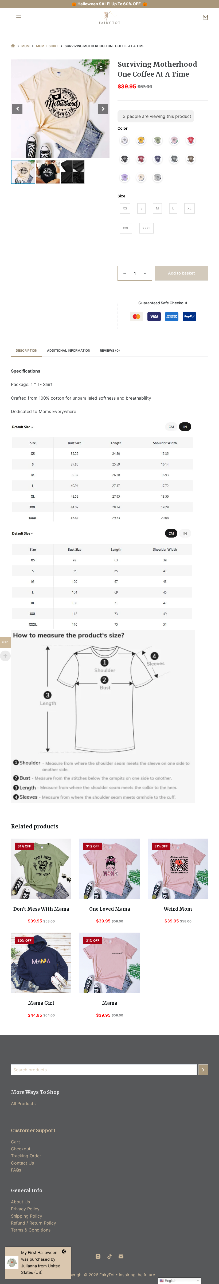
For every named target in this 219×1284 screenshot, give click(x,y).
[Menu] (18, 17)
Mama (109, 1003)
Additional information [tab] (68, 350)
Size (121, 196)
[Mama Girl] (41, 963)
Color (123, 128)
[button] (103, 109)
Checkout (20, 1148)
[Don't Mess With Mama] (41, 869)
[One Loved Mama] (109, 869)
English (170, 1281)
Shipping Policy (26, 1216)
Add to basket (181, 273)
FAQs (16, 1170)
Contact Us (22, 1163)
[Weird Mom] (178, 869)
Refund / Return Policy (33, 1223)
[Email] (121, 1256)
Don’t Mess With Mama (41, 909)
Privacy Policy (25, 1208)
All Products (23, 1103)
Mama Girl (41, 1003)
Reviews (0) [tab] (110, 350)
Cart (15, 1141)
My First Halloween (39, 1252)
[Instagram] (98, 1256)
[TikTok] (109, 1256)
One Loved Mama (109, 909)
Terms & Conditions (30, 1230)
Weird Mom (178, 909)
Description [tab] (26, 350)
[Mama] (109, 963)
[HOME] (13, 46)
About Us (20, 1201)
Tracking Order (26, 1155)
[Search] (203, 1069)
